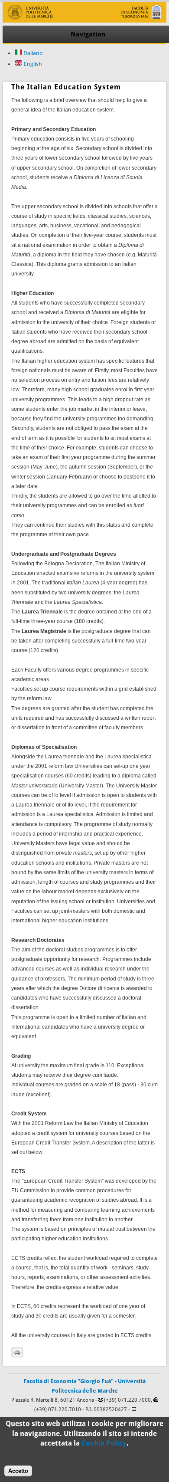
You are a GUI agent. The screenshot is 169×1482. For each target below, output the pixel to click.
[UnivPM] (84, 20)
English (32, 64)
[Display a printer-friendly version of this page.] (17, 1352)
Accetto (18, 1471)
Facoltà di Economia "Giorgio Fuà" (68, 1381)
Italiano (33, 53)
